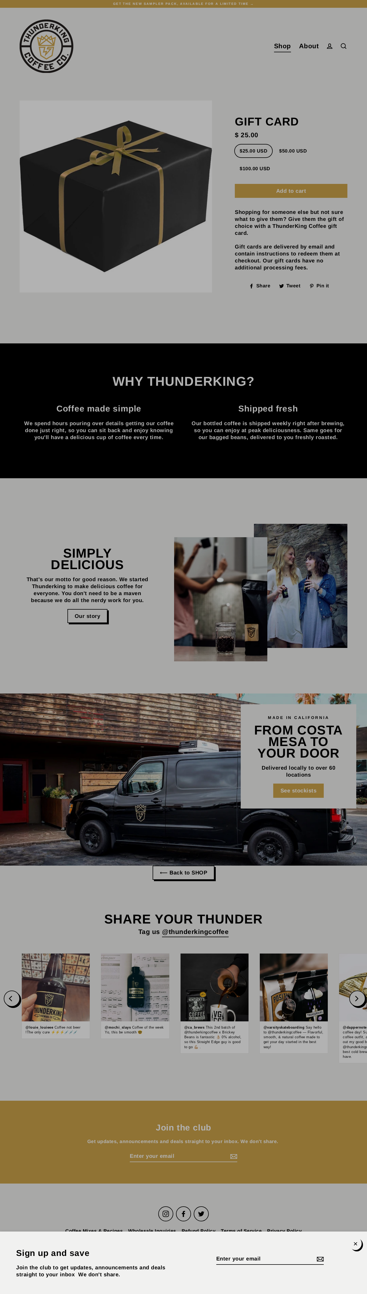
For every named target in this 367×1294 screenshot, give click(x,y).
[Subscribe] (319, 1259)
